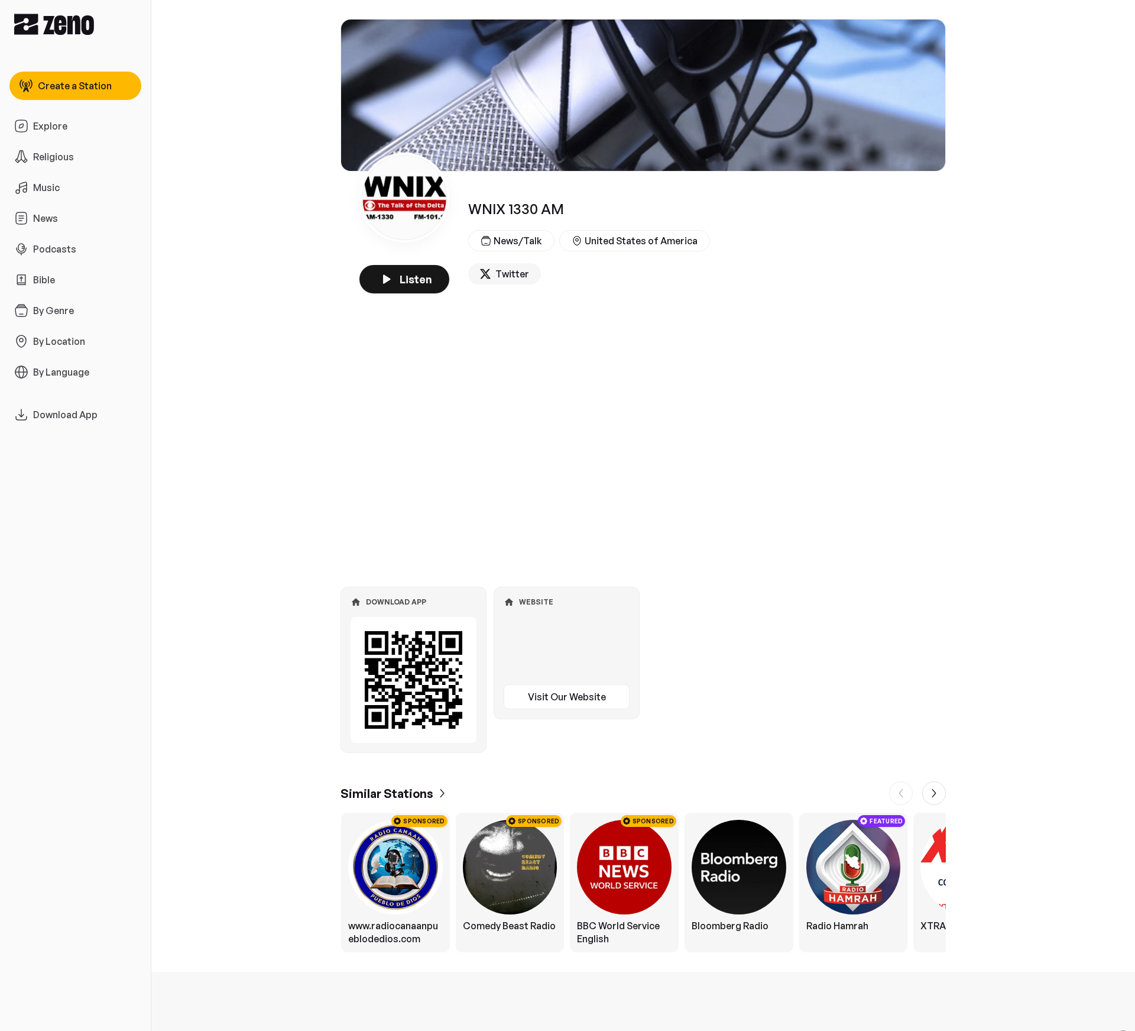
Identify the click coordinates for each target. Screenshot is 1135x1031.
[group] (643, 882)
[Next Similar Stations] (934, 793)
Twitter (512, 274)
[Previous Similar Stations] (901, 793)
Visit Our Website (567, 697)
